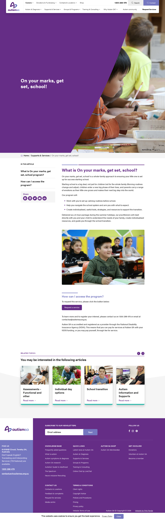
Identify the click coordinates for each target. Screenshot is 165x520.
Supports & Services (52, 9)
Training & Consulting (90, 9)
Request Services (149, 9)
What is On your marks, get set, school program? (36, 172)
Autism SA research (53, 462)
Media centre (50, 502)
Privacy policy (78, 506)
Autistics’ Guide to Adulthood (56, 467)
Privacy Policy (107, 516)
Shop (82, 2)
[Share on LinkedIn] (30, 198)
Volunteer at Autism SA (138, 454)
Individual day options (63, 390)
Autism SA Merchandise (110, 449)
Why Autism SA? (110, 9)
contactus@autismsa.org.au (15, 473)
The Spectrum (50, 471)
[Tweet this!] (35, 198)
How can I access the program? (32, 183)
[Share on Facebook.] (25, 198)
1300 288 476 (121, 2)
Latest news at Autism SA (83, 449)
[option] (35, 385)
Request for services (53, 497)
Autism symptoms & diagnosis (57, 458)
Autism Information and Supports (128, 392)
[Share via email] (40, 198)
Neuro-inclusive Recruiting (55, 475)
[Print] (44, 198)
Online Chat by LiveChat (82, 471)
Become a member (136, 458)
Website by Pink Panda (144, 510)
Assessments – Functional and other (32, 392)
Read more (28, 400)
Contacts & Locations (53, 489)
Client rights (77, 489)
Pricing (75, 502)
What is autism (51, 454)
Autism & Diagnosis (32, 9)
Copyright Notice (79, 493)
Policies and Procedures (82, 497)
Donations (133, 449)
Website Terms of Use (81, 510)
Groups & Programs (71, 9)
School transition (97, 389)
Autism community (130, 9)
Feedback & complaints (54, 493)
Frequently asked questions (55, 449)
